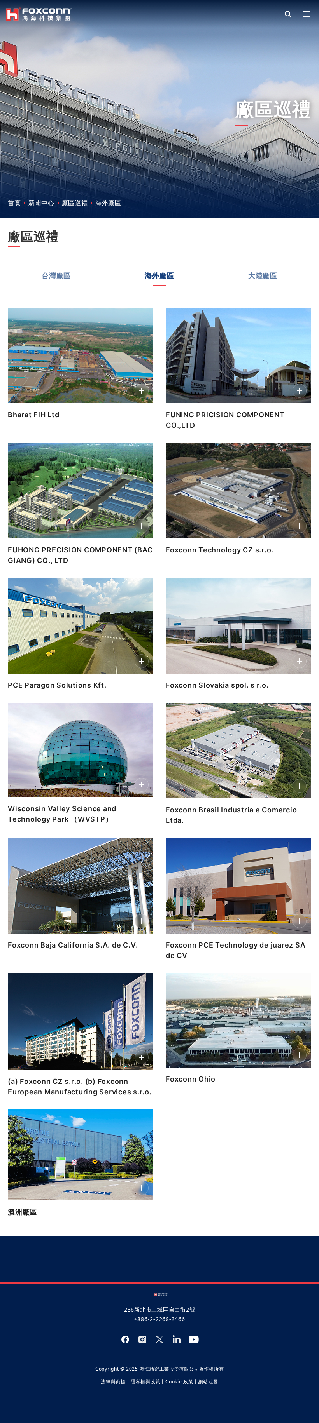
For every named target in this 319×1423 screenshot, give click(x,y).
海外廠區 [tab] (159, 276)
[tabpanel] (159, 761)
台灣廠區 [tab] (56, 276)
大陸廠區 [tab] (262, 276)
